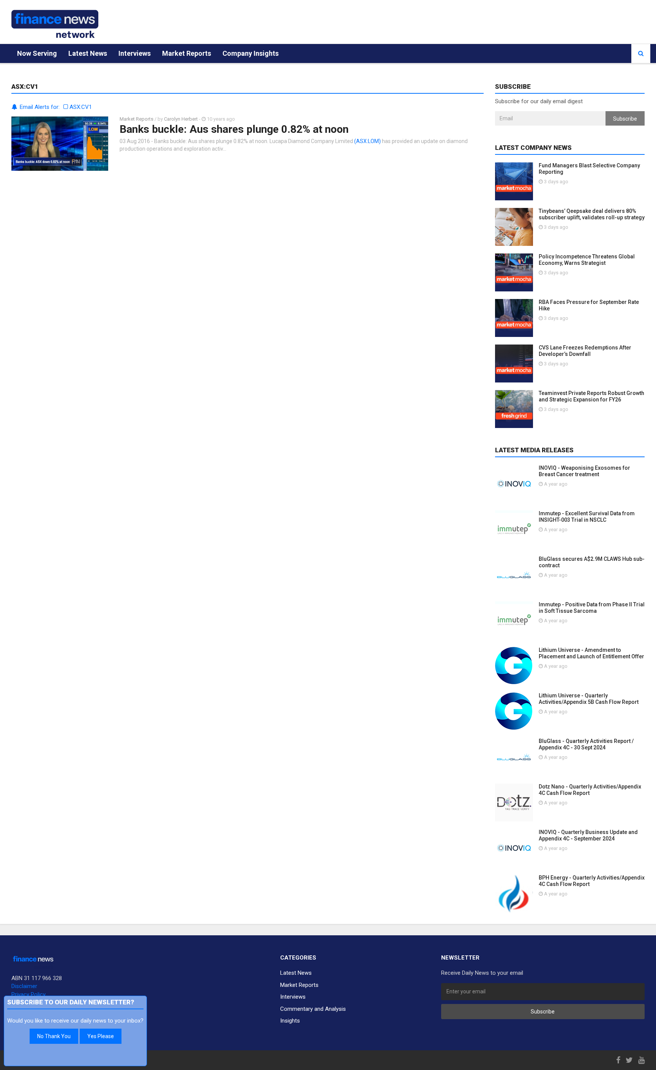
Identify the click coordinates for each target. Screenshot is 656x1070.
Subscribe (625, 119)
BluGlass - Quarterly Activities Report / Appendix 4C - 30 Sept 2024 (586, 744)
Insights (290, 1020)
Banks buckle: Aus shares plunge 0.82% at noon (234, 129)
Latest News (87, 53)
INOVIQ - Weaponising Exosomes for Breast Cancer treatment (584, 471)
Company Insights (250, 53)
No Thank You (54, 1036)
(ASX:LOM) (367, 141)
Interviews (134, 53)
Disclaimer (24, 986)
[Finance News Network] (54, 24)
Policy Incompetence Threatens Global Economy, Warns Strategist (587, 259)
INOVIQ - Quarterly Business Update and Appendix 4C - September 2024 (588, 835)
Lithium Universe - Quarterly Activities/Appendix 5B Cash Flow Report (589, 698)
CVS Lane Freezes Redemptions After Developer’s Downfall (585, 351)
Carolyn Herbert (181, 119)
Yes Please (100, 1036)
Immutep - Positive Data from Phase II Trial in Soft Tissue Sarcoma (592, 607)
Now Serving (37, 53)
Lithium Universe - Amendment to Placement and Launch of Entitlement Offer (591, 653)
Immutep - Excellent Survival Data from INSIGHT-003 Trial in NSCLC (587, 516)
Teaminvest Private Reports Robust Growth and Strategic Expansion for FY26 (591, 396)
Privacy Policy (28, 994)
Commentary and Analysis (313, 1008)
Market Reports (186, 53)
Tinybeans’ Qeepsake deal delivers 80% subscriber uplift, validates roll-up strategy (592, 214)
